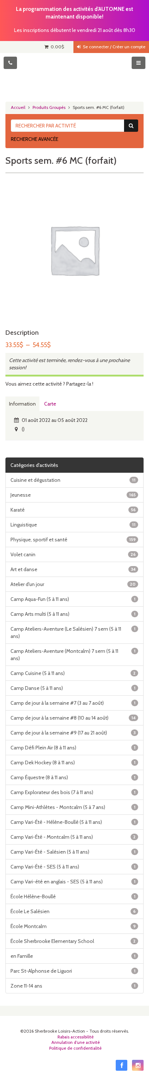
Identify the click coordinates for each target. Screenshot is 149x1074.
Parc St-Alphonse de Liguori (73, 971)
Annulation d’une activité (75, 1042)
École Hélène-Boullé (73, 896)
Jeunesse (73, 495)
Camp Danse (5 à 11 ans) (73, 688)
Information (22, 403)
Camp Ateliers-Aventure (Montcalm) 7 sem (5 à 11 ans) (73, 655)
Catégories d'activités (34, 465)
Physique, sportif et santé (73, 539)
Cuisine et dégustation (73, 480)
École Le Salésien (73, 911)
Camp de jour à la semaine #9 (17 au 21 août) (73, 732)
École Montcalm (73, 926)
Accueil (18, 107)
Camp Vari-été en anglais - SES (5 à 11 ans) (73, 881)
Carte (50, 403)
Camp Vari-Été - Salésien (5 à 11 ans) (73, 852)
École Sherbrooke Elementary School (73, 941)
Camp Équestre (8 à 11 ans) (73, 777)
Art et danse (73, 569)
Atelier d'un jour (73, 584)
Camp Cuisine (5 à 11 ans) (73, 673)
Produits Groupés (49, 107)
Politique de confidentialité (75, 1048)
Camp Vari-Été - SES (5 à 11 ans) (73, 866)
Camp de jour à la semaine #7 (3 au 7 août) (73, 703)
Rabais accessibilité (76, 1037)
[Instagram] (138, 1065)
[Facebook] (121, 1065)
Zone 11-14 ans (73, 986)
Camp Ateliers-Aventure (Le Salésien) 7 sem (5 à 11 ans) (73, 632)
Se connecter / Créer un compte (113, 46)
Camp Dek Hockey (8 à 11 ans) (73, 762)
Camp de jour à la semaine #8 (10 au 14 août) (73, 718)
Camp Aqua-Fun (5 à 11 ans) (73, 599)
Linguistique (73, 524)
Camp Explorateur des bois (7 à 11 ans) (73, 792)
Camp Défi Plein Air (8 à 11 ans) (73, 747)
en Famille (73, 956)
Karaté (73, 510)
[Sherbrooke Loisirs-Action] (74, 75)
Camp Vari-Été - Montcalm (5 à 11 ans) (73, 837)
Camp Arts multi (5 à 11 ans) (73, 614)
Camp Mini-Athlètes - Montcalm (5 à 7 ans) (73, 807)
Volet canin (73, 554)
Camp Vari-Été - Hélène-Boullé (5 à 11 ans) (73, 822)
